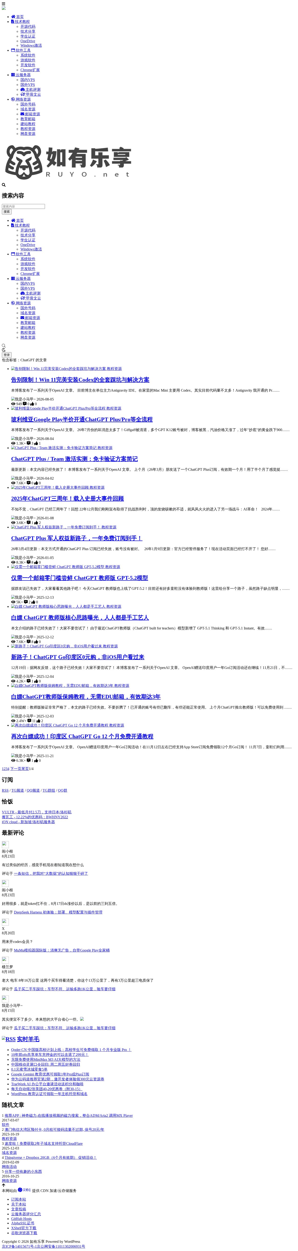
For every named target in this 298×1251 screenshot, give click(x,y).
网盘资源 (27, 134)
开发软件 (27, 65)
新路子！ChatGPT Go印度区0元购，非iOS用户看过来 (77, 657)
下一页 (15, 769)
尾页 (25, 769)
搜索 (7, 211)
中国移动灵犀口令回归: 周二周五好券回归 (45, 1064)
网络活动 (9, 1167)
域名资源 (27, 109)
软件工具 (23, 50)
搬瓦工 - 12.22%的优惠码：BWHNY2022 (35, 817)
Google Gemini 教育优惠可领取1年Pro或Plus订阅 (50, 1074)
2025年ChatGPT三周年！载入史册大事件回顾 (67, 498)
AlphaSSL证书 (22, 1223)
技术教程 (22, 22)
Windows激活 (31, 45)
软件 (5, 1125)
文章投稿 (18, 1209)
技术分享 (27, 31)
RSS (5, 790)
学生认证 (27, 36)
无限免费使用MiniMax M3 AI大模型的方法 (45, 1059)
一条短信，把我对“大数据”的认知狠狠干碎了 (51, 873)
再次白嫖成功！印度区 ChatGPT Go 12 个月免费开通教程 (82, 736)
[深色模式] (149, 350)
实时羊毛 (28, 1039)
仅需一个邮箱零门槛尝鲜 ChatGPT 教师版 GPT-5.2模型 (79, 578)
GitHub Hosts (21, 1219)
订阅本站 (18, 1199)
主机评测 (33, 89)
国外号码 (27, 104)
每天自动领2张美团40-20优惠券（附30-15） (46, 1089)
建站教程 (27, 124)
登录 (7, 355)
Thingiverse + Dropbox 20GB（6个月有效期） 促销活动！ (51, 1158)
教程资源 (27, 129)
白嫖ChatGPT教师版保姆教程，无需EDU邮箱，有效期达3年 (86, 697)
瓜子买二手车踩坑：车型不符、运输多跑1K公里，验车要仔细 (64, 989)
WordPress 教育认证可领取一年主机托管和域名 (49, 1094)
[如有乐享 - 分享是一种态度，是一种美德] (70, 181)
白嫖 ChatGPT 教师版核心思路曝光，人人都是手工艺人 (80, 618)
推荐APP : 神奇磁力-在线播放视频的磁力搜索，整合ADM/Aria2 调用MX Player (69, 1115)
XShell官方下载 (23, 1228)
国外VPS (27, 85)
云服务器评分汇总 (26, 1214)
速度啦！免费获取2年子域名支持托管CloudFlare (44, 1144)
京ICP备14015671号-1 (19, 1246)
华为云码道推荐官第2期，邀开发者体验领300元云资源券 (57, 1079)
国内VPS (27, 80)
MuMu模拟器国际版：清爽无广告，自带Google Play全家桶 (62, 950)
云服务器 (23, 75)
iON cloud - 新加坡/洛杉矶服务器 (28, 822)
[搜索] (149, 346)
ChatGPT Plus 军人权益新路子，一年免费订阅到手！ (76, 538)
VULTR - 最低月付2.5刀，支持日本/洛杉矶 (36, 812)
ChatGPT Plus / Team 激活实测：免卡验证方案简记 (74, 459)
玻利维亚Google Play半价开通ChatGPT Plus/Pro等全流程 (82, 419)
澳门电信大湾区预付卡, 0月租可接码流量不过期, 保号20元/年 (54, 1130)
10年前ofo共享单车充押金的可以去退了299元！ (50, 1055)
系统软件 (27, 55)
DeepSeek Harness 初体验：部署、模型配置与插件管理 (58, 912)
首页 (19, 17)
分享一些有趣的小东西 (23, 1172)
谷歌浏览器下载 (24, 1233)
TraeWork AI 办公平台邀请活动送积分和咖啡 (47, 1084)
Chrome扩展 (30, 70)
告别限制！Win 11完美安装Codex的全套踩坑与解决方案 (80, 380)
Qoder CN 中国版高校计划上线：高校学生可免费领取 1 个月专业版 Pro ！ (71, 1050)
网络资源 (23, 99)
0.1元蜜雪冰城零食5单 (29, 1069)
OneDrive (27, 41)
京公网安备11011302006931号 (61, 1246)
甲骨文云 (33, 94)
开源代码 (27, 26)
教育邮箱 (27, 119)
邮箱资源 (32, 114)
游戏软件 (27, 60)
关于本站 (18, 1204)
